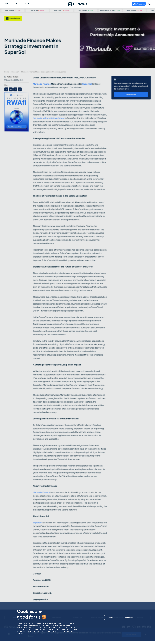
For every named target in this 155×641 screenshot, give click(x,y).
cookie (19, 633)
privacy (67, 631)
